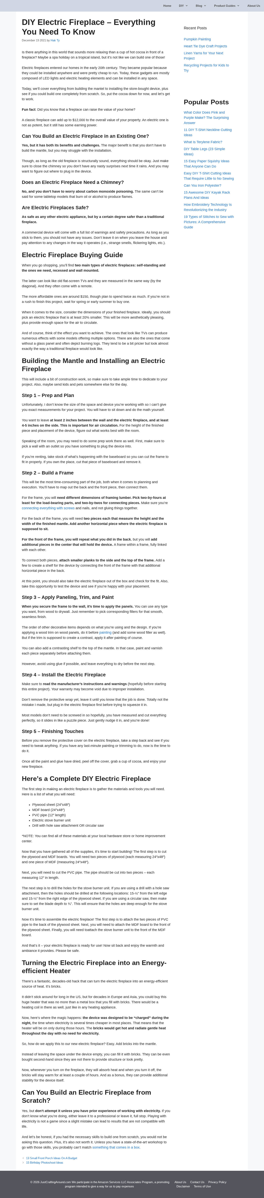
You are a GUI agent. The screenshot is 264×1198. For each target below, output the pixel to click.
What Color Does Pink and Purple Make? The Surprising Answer (206, 118)
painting (105, 632)
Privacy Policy (217, 1182)
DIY (181, 5)
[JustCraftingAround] (14, 6)
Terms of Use (202, 1186)
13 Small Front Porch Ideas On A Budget (51, 1158)
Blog (199, 5)
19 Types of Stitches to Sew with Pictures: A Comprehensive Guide (209, 222)
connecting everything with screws (49, 508)
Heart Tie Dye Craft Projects (205, 46)
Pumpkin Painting (197, 39)
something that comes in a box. (116, 1147)
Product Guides (224, 5)
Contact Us (197, 1182)
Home (167, 5)
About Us (253, 5)
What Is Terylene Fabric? (203, 142)
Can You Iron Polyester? (202, 185)
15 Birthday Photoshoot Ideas (44, 1162)
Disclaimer (183, 1186)
